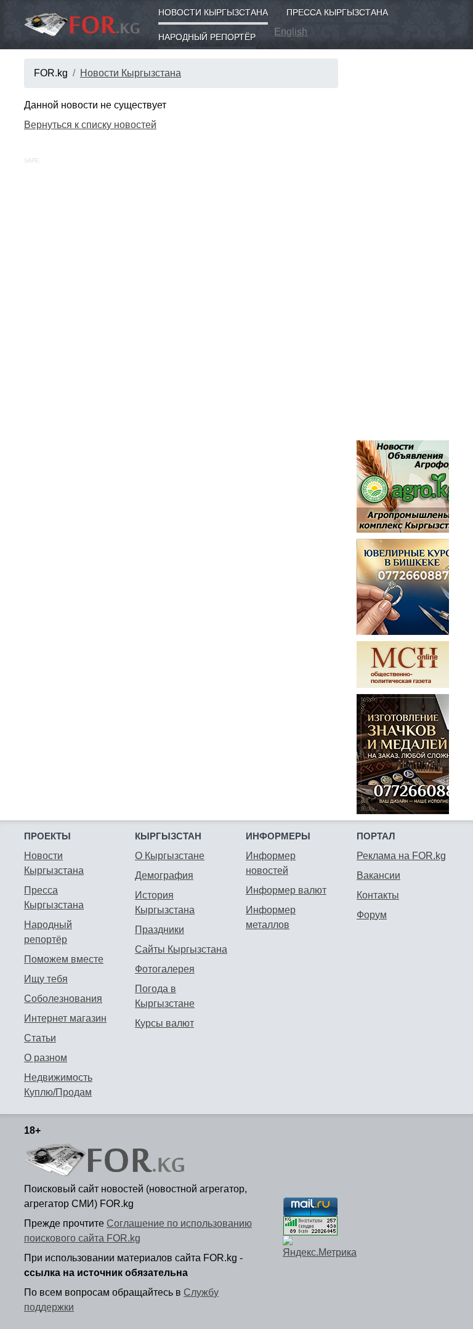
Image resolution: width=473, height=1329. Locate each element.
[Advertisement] (403, 243)
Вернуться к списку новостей (90, 124)
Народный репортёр (207, 37)
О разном (45, 1057)
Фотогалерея (165, 969)
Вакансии (378, 875)
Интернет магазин (65, 1018)
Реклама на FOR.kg (401, 855)
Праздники (159, 929)
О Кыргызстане (169, 855)
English (290, 31)
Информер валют (286, 890)
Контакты (378, 895)
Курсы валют (164, 1023)
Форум (372, 915)
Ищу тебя (46, 979)
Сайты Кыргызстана (181, 949)
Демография (164, 875)
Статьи (40, 1038)
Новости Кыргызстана (213, 12)
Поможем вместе (63, 959)
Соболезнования (63, 998)
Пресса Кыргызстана (337, 12)
